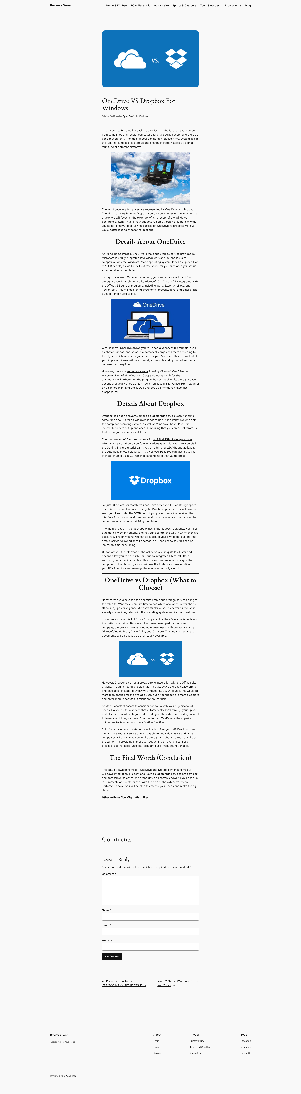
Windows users (127, 604)
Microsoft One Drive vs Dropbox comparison (135, 213)
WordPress (70, 1076)
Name (107, 910)
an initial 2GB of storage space (172, 439)
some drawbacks (137, 371)
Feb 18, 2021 (108, 116)
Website (107, 940)
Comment (109, 873)
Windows (143, 116)
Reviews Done (60, 5)
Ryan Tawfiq (129, 116)
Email (106, 925)
